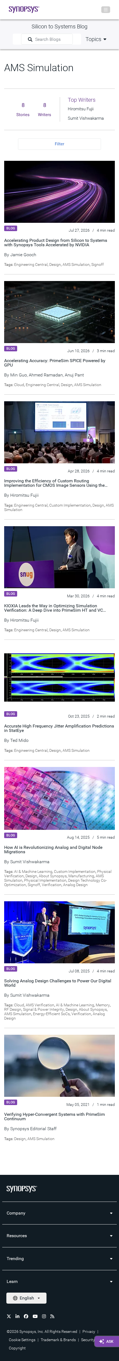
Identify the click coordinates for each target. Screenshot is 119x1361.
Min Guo (18, 375)
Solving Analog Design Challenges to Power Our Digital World (57, 983)
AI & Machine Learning (33, 871)
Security (88, 1340)
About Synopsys (53, 876)
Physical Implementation (45, 880)
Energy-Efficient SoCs (51, 1014)
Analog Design (75, 885)
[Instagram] (44, 1316)
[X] (9, 1316)
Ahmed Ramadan (46, 375)
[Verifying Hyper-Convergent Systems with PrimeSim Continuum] (59, 1065)
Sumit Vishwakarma (30, 861)
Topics (93, 39)
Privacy (88, 1331)
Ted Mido (19, 740)
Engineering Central (31, 264)
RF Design (12, 1009)
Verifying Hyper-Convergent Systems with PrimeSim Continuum (54, 1116)
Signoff (97, 264)
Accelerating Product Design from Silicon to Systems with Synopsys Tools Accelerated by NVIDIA (55, 242)
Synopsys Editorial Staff (33, 1128)
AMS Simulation (76, 264)
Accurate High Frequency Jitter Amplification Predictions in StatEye (59, 728)
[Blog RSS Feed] (52, 1316)
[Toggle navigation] (105, 9)
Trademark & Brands (58, 1340)
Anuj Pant (74, 375)
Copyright (17, 1348)
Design (55, 264)
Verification (51, 885)
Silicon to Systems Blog (59, 26)
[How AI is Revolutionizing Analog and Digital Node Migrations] (59, 798)
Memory (103, 1005)
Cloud (19, 385)
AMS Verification (40, 1005)
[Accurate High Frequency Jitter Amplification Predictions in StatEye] (59, 677)
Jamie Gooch (23, 254)
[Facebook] (26, 1316)
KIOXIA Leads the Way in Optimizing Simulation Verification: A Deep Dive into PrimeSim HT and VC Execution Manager (53, 610)
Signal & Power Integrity (43, 1009)
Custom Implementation (70, 505)
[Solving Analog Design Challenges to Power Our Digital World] (59, 931)
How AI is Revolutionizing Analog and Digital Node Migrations (53, 849)
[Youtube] (35, 1316)
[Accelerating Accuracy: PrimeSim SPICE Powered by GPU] (59, 311)
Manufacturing (81, 876)
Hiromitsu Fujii (24, 495)
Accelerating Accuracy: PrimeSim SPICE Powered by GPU (54, 363)
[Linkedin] (17, 1316)
